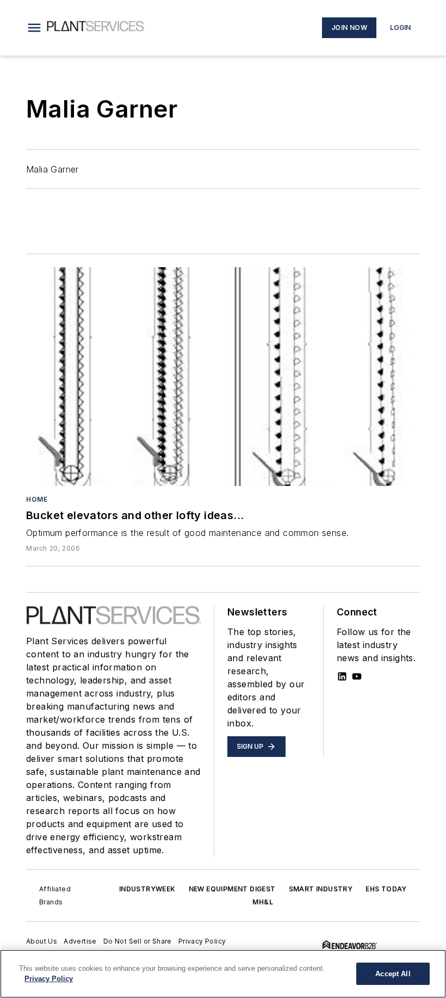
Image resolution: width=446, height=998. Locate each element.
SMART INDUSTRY (321, 889)
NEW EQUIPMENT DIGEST (232, 889)
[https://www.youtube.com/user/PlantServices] (356, 676)
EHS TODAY (386, 889)
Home (36, 499)
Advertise (80, 941)
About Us (41, 941)
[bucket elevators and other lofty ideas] (223, 376)
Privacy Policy (202, 941)
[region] (223, 974)
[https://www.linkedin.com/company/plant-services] (342, 676)
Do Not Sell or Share (137, 941)
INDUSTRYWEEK (147, 889)
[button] (34, 28)
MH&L (262, 902)
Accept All (392, 974)
